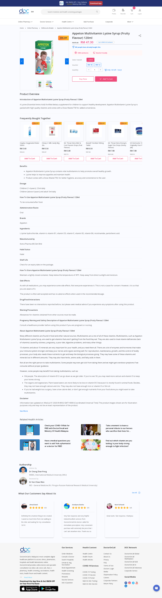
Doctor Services (45, 22)
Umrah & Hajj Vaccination (67, 564)
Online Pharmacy (24, 22)
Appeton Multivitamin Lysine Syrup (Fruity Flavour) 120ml (74, 28)
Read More (28, 577)
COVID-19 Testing (89, 572)
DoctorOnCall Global (132, 554)
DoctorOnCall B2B (131, 562)
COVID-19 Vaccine (89, 575)
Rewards (65, 577)
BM (32, 12)
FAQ (105, 563)
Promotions (66, 574)
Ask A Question (67, 583)
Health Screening (68, 571)
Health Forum (87, 557)
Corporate (109, 22)
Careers (106, 578)
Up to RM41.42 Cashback (105, 42)
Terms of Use (108, 566)
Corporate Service (131, 571)
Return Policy (108, 584)
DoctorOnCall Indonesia (133, 568)
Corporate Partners (110, 581)
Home (22, 28)
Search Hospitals (68, 560)
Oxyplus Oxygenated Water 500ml (29, 144)
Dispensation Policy (111, 575)
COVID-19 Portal (88, 578)
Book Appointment (68, 568)
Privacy (106, 560)
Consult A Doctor (68, 557)
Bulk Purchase (89, 22)
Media (106, 572)
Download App (95, 3)
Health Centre (67, 22)
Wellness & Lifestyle (47, 28)
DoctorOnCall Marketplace (129, 558)
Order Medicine (67, 554)
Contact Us (108, 554)
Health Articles (88, 560)
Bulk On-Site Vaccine (90, 584)
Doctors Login (109, 569)
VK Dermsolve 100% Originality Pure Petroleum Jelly (139, 145)
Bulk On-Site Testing (90, 581)
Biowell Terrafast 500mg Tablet (95, 144)
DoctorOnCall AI (130, 565)
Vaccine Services (67, 580)
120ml (90, 60)
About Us (107, 557)
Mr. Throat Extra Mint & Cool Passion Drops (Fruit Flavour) (73, 145)
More (129, 22)
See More (24, 411)
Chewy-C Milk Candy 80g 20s (50, 144)
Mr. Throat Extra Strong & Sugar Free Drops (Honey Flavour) (117, 145)
